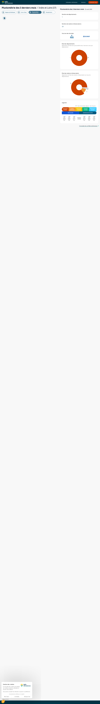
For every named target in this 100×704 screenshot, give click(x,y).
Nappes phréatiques (9, 12)
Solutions (84, 2)
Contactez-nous (93, 2)
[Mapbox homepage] (5, 699)
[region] (30, 358)
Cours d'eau (22, 12)
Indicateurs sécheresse (72, 2)
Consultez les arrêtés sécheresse (88, 126)
